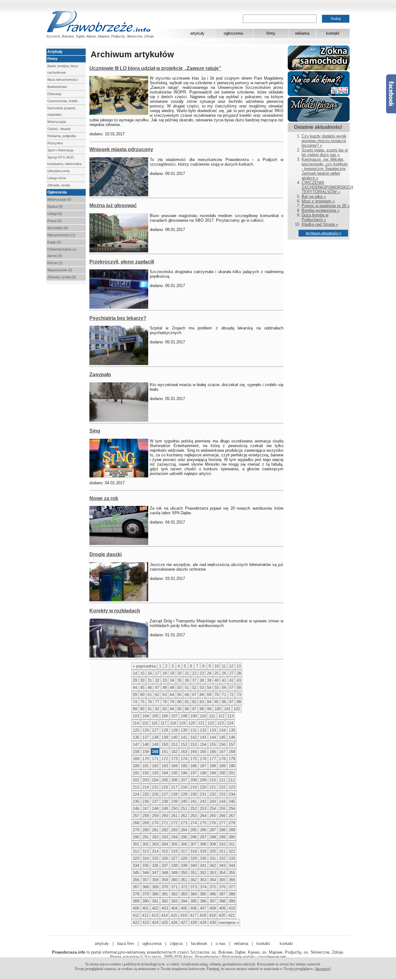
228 (174, 794)
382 (174, 894)
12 (231, 666)
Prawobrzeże (206, 957)
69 (209, 694)
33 (164, 680)
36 (187, 680)
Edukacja (54, 94)
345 (136, 872)
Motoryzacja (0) (59, 199)
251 (184, 808)
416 (183, 915)
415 (174, 915)
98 (202, 709)
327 (174, 858)
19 (172, 673)
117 (164, 723)
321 (222, 851)
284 (184, 830)
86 (224, 701)
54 (209, 687)
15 (142, 673)
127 (155, 730)
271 (164, 822)
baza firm (125, 943)
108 (184, 716)
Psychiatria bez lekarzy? (117, 318)
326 (164, 858)
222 (222, 787)
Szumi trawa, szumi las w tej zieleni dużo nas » (325, 152)
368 (145, 887)
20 (179, 673)
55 (216, 687)
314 (155, 851)
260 (164, 815)
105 (155, 716)
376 (222, 887)
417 (193, 915)
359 (164, 879)
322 (232, 851)
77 (157, 701)
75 (142, 701)
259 (155, 815)
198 (203, 773)
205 (164, 780)
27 (231, 673)
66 (187, 694)
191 (136, 773)
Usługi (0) (54, 213)
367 (136, 887)
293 (164, 837)
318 (193, 851)
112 (221, 716)
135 (232, 730)
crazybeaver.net (271, 957)
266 (222, 815)
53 (202, 687)
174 (184, 758)
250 (174, 808)
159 (145, 751)
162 (174, 751)
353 (212, 872)
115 (145, 723)
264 (203, 815)
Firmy (52, 59)
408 (212, 908)
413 (155, 915)
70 (216, 694)
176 (203, 758)
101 (227, 709)
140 (174, 737)
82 (194, 701)
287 (212, 830)
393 (174, 901)
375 (212, 887)
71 (224, 694)
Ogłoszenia (57, 192)
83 (202, 701)
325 (155, 858)
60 (142, 694)
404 (174, 908)
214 (145, 787)
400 (136, 908)
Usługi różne (56, 178)
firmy (270, 33)
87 (231, 701)
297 (203, 837)
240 (184, 801)
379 (145, 894)
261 (174, 815)
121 (201, 723)
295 (184, 837)
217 (174, 787)
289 (232, 830)
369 (155, 887)
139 (164, 737)
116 (154, 723)
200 (222, 773)
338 (174, 865)
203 (145, 780)
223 (232, 787)
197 (193, 773)
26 (224, 673)
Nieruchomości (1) (61, 235)
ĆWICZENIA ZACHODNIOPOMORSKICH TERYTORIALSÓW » (327, 187)
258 (145, 815)
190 (232, 766)
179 (232, 758)
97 (194, 709)
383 (184, 894)
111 (212, 716)
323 (136, 858)
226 (155, 794)
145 (222, 737)
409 (222, 908)
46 (150, 687)
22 (194, 673)
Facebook (391, 93)
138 (155, 737)
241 (193, 801)
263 (193, 815)
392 (164, 901)
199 (212, 773)
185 (184, 766)
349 (174, 872)
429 (203, 922)
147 (136, 744)
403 (164, 908)
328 (184, 858)
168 (232, 751)
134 (222, 730)
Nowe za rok (103, 498)
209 (203, 780)
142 (193, 737)
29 (135, 680)
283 (174, 830)
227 (164, 794)
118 (173, 723)
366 (232, 879)
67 (194, 694)
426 (174, 922)
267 (232, 815)
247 (145, 808)
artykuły (197, 33)
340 (193, 865)
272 (174, 822)
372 (184, 887)
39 (209, 680)
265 (212, 815)
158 (136, 751)
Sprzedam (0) (57, 228)
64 (172, 694)
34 (172, 680)
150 (164, 744)
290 (136, 837)
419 (212, 915)
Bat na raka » (314, 196)
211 (222, 780)
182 (155, 766)
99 (209, 709)
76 (150, 701)
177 (212, 758)
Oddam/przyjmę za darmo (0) (61, 252)
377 (232, 887)
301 (136, 844)
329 (193, 858)
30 (142, 680)
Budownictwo (57, 87)
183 (164, 766)
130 (184, 730)
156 (222, 744)
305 (174, 844)
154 (203, 744)
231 (203, 794)
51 (187, 687)
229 (184, 794)
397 (212, 901)
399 (232, 901)
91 (150, 709)
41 (224, 680)
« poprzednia (144, 666)
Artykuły (54, 52)
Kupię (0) (54, 242)
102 (237, 709)
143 (203, 737)
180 (136, 766)
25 (216, 673)
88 (239, 701)
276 (212, 822)
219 (193, 787)
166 (212, 751)
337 (164, 865)
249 (164, 808)
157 (232, 744)
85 (216, 701)
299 (222, 837)
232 (212, 794)
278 (232, 822)
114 (136, 723)
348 (164, 872)
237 (155, 801)
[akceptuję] (323, 969)
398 (222, 901)
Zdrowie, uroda (58, 185)
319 (203, 851)
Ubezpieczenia (58, 171)
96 (187, 709)
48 (164, 687)
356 (136, 879)
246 (136, 808)
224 (136, 794)
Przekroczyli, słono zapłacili (121, 261)
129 (174, 730)
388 (232, 894)
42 (231, 680)
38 (202, 680)
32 (157, 680)
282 (164, 830)
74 (135, 701)
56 (224, 687)
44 (135, 687)
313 (145, 851)
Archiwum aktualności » (323, 233)
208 (193, 780)
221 (212, 787)
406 (193, 908)
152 (184, 744)
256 (232, 808)
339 (184, 865)
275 (203, 822)
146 (232, 737)
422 (136, 922)
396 (203, 901)
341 (203, 865)
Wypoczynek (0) (59, 270)
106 (164, 716)
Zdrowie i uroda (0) (61, 277)
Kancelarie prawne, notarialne (61, 111)
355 (232, 872)
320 (212, 851)
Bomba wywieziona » (320, 210)
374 (203, 887)
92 (157, 709)
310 (222, 844)
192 (145, 773)
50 (179, 687)
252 (193, 808)
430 (212, 922)
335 (145, 865)
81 (187, 701)
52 (194, 687)
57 (231, 687)
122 (211, 723)
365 (222, 879)
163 (184, 751)
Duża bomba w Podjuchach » (315, 217)
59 (135, 694)
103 (136, 716)
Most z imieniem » (318, 201)
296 (193, 837)
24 (209, 673)
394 (184, 901)
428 (193, 922)
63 (164, 694)
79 (172, 701)
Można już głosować (113, 205)
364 (212, 879)
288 (222, 830)
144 (212, 737)
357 (145, 879)
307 (193, 844)
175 (193, 758)
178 (222, 758)
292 (155, 837)
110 (203, 716)
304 (164, 844)
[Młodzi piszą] (319, 120)
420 (222, 915)
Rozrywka (55, 143)
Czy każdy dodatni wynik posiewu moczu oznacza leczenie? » (324, 141)
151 (174, 744)
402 (155, 908)
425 (164, 922)
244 (222, 801)
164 (193, 751)
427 (184, 922)
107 (174, 716)
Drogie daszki (105, 554)
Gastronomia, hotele (62, 101)
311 (232, 844)
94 (172, 709)
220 (203, 787)
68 (202, 694)
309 (212, 844)
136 (136, 737)
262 (184, 815)
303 (155, 844)
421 (231, 915)
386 (212, 894)
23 (202, 673)
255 (222, 808)
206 (174, 780)
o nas (221, 943)
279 (136, 830)
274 (193, 822)
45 (142, 687)
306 (184, 844)
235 (136, 801)
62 (157, 694)
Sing (94, 430)
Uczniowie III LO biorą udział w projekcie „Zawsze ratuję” (155, 68)
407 (203, 908)
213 (136, 787)
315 (164, 851)
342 (212, 865)
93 (164, 709)
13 (238, 666)
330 (203, 858)
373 (193, 887)
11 (224, 666)
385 (203, 894)
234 (232, 794)
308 (203, 844)
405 (184, 908)
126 (145, 730)
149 (155, 744)
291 (145, 837)
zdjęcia (176, 943)
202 (136, 780)
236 (145, 801)
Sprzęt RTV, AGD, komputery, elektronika (64, 160)
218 (184, 787)
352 (203, 872)
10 (216, 666)
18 (164, 673)
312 (136, 851)
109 (193, 716)
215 (155, 787)
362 (193, 879)
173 (174, 758)
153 (193, 744)
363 (203, 879)
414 (164, 915)
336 (155, 865)
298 (212, 837)
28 (239, 673)
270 (155, 822)
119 (182, 723)
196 (184, 773)
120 (191, 723)
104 (145, 716)
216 (164, 787)
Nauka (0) (54, 206)
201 (232, 773)
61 (150, 694)
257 (136, 815)
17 (157, 673)
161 (164, 751)
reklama (302, 33)
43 (239, 680)
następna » (229, 922)
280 (145, 830)
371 (174, 887)
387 (222, 894)
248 (155, 808)
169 (136, 758)
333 (232, 858)
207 (184, 780)
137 (145, 737)
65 (179, 694)
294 (174, 837)
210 (212, 780)
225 (145, 794)
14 (135, 673)
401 (145, 908)
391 (155, 901)
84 (209, 701)
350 (184, 872)
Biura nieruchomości (62, 79)
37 (194, 680)
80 (179, 701)
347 (155, 872)
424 (155, 922)
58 (239, 687)
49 (172, 687)
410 (232, 908)
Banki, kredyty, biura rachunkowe (62, 69)
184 (174, 766)
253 (203, 808)
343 (222, 865)
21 (187, 673)
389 (136, 901)
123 (220, 723)
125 (136, 730)
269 (145, 822)
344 (232, 865)
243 (212, 801)
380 (155, 894)
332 (222, 858)
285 (193, 830)
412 (145, 915)
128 (164, 730)
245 (232, 801)
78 (164, 701)
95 (179, 709)
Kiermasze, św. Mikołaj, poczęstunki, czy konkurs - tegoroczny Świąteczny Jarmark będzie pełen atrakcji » (325, 168)
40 (216, 680)
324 (145, 858)
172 (164, 758)
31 (150, 680)
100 (217, 709)
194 (164, 773)
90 (142, 709)
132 (203, 730)
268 (136, 822)
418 (203, 915)
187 (203, 766)
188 (212, 766)
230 (193, 794)
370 (164, 887)
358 (155, 879)
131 (193, 730)
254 (212, 808)
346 (145, 872)
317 (184, 851)
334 (136, 865)
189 (222, 766)
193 (155, 773)
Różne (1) (54, 263)
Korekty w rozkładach (114, 610)
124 (230, 723)
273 (184, 822)
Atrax (188, 957)
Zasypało (100, 374)
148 (145, 744)
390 (145, 901)
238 (164, 801)
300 (232, 837)
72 (231, 694)
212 (231, 780)
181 (145, 766)
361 (184, 879)
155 (212, 744)
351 (193, 872)
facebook (199, 943)
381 (164, 894)
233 (222, 794)
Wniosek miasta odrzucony (121, 149)
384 (193, 894)
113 (230, 716)
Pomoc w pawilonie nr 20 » (326, 205)
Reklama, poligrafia (61, 136)
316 (174, 851)
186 (193, 766)
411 (136, 915)
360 (174, 879)
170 (145, 758)
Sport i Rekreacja (60, 150)
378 (136, 894)
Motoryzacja (56, 122)
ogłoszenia (233, 33)
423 (145, 922)
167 (222, 751)
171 (155, 758)
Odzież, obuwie (59, 129)
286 (203, 830)
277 (222, 822)
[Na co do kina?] (319, 94)
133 (212, 730)
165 (203, 751)
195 (174, 773)
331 (212, 858)
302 (145, 844)
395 (193, 901)
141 (184, 737)
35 (179, 680)
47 (157, 687)
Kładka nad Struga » (320, 224)
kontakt (332, 33)
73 (239, 694)
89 (135, 709)
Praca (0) (54, 221)
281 (155, 830)
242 (203, 801)
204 (155, 780)
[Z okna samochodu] (319, 69)
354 (222, 872)
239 (174, 801)
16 (150, 673)
